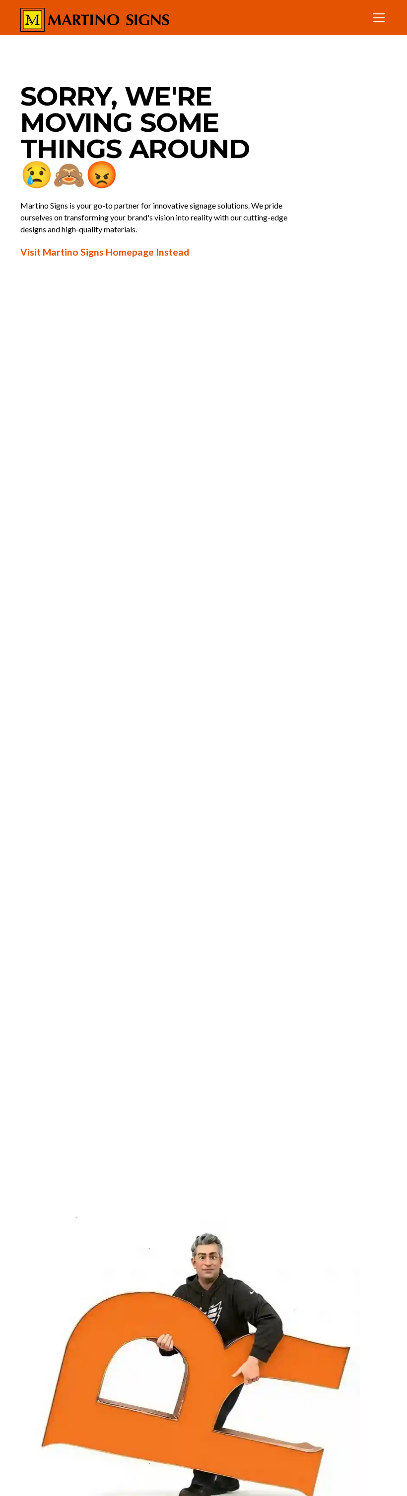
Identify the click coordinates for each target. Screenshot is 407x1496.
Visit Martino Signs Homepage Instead (104, 252)
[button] (377, 18)
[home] (94, 18)
